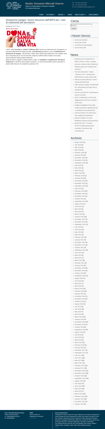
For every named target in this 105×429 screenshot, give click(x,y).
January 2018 (79, 347)
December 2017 (80, 350)
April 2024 (78, 188)
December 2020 (80, 268)
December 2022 (80, 219)
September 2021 (80, 250)
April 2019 (78, 314)
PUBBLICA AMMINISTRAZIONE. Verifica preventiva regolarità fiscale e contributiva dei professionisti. (86, 107)
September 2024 (80, 186)
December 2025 (80, 158)
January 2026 (79, 155)
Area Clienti (80, 15)
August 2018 (79, 332)
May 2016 (78, 388)
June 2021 (78, 252)
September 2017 (80, 353)
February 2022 (79, 237)
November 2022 (80, 222)
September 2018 (80, 329)
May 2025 (78, 168)
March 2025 (78, 173)
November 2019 (80, 299)
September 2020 (80, 276)
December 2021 (80, 242)
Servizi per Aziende (81, 40)
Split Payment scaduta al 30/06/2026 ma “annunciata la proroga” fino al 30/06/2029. (87, 87)
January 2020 (79, 294)
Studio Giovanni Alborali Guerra (44, 3)
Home (41, 15)
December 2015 (80, 401)
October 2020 (79, 273)
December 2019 (80, 296)
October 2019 (79, 301)
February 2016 (79, 396)
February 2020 (79, 291)
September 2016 (80, 378)
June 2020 (78, 281)
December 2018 (80, 322)
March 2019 (78, 317)
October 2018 (79, 327)
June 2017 (78, 358)
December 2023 (80, 193)
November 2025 (80, 160)
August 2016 (79, 381)
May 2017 (78, 360)
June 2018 (78, 337)
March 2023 (78, 214)
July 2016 (78, 383)
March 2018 (78, 342)
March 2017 (78, 363)
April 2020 (78, 286)
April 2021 (78, 258)
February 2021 (79, 263)
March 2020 (78, 288)
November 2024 (80, 183)
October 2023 (79, 199)
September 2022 (80, 224)
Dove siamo (93, 15)
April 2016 (78, 391)
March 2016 (78, 394)
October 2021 (79, 247)
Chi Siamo (50, 15)
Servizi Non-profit (80, 47)
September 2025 (80, 163)
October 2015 (79, 404)
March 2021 (78, 260)
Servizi (61, 15)
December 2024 (80, 181)
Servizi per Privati (80, 42)
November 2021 (80, 245)
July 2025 (78, 165)
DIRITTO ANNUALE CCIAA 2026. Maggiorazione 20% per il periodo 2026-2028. (86, 100)
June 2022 (78, 229)
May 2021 (78, 255)
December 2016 (80, 371)
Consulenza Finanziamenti (83, 45)
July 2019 (78, 306)
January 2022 (79, 240)
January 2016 (79, 399)
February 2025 (79, 175)
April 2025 (78, 170)
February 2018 (79, 345)
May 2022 (78, 232)
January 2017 (79, 368)
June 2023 (78, 206)
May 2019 (78, 311)
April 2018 (78, 340)
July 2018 (78, 335)
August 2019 (79, 304)
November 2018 (80, 324)
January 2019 (79, 319)
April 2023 (78, 211)
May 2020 (78, 283)
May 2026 (78, 147)
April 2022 (78, 234)
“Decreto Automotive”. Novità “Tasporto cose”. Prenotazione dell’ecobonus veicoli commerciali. (86, 74)
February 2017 (79, 365)
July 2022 (78, 227)
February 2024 (79, 191)
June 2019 (78, 309)
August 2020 (79, 278)
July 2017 (78, 355)
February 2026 (79, 152)
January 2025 (79, 178)
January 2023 (79, 217)
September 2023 (80, 201)
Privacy (57, 427)
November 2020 (80, 270)
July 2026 (78, 145)
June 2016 (78, 386)
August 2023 (79, 204)
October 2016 (79, 376)
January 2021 (79, 265)
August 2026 (79, 142)
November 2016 (80, 373)
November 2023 (80, 196)
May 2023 (78, 209)
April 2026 (78, 150)
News (70, 15)
